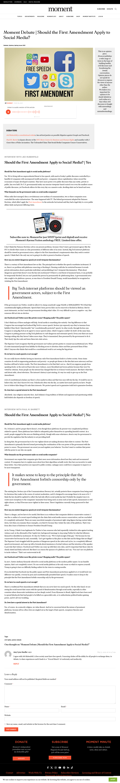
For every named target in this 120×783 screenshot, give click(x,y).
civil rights (7, 639)
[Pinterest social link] (64, 768)
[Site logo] (60, 9)
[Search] (116, 9)
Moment (10, 103)
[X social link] (52, 768)
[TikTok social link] (72, 768)
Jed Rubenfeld (11, 135)
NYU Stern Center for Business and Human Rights (55, 140)
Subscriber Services (70, 773)
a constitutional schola (26, 135)
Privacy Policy (51, 773)
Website (7, 715)
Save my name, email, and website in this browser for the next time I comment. (36, 724)
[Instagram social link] (56, 768)
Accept (113, 779)
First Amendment (35, 202)
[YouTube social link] (60, 768)
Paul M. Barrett (12, 140)
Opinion (11, 45)
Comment (8, 684)
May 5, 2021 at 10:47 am (106, 652)
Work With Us (35, 773)
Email (64, 707)
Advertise (20, 773)
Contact (9, 773)
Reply (16, 664)
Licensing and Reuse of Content (96, 773)
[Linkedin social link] (68, 768)
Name (7, 707)
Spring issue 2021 (19, 45)
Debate (6, 45)
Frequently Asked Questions (58, 776)
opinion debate (16, 639)
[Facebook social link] (48, 768)
